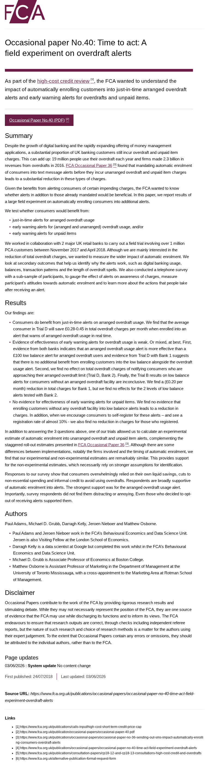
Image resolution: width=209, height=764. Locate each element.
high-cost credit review (65, 81)
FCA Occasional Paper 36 (91, 165)
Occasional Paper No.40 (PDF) (39, 120)
